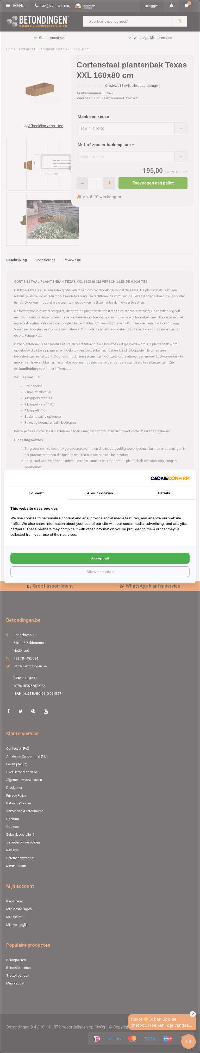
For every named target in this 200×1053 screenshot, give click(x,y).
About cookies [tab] (100, 493)
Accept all (100, 558)
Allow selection (100, 572)
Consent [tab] (36, 493)
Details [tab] (164, 493)
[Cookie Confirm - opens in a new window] (170, 478)
